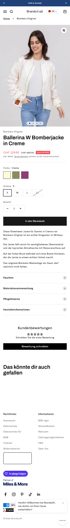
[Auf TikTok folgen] (30, 494)
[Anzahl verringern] (7, 208)
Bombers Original (26, 18)
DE (53, 11)
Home (6, 18)
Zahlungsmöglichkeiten (51, 437)
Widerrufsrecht (11, 448)
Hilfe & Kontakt (35, 3)
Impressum (9, 420)
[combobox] (52, 11)
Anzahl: (7, 201)
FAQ (40, 442)
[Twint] (8, 510)
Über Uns (43, 448)
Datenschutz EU (12, 431)
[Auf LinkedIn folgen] (38, 494)
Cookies (7, 442)
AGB (5, 437)
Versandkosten (21, 156)
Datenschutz (10, 426)
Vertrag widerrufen (17, 458)
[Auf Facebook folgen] (5, 494)
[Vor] (66, 3)
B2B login (43, 420)
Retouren (43, 431)
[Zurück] (3, 3)
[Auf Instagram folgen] (14, 494)
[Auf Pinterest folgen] (22, 494)
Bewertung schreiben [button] (35, 346)
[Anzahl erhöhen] (20, 208)
